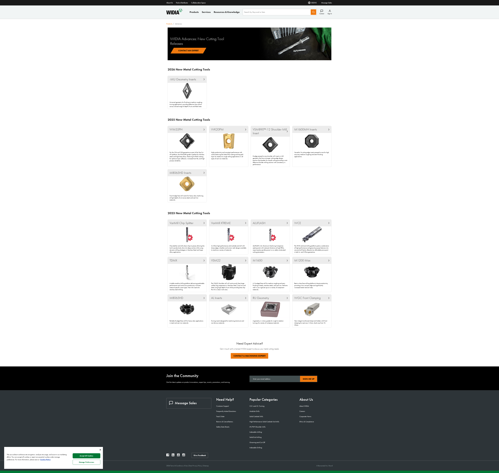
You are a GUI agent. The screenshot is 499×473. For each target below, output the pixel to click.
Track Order (220, 416)
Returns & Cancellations (224, 421)
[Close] (100, 450)
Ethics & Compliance (306, 421)
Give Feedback (200, 455)
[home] (174, 13)
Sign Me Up (308, 379)
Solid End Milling (255, 437)
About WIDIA (304, 406)
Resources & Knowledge (227, 12)
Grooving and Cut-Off (257, 442)
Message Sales (326, 3)
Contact (321, 14)
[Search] (313, 12)
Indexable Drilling (256, 447)
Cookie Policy (45, 459)
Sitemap (206, 466)
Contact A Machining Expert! (249, 355)
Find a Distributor (182, 3)
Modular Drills (255, 411)
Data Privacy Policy (195, 466)
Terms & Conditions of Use (179, 466)
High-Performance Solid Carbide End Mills (264, 421)
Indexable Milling (256, 432)
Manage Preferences (86, 462)
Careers (302, 411)
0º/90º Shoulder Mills (257, 427)
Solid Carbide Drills (256, 416)
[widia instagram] (183, 455)
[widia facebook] (167, 455)
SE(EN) (314, 3)
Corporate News (305, 416)
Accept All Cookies (86, 456)
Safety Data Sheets (222, 427)
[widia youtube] (178, 455)
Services (206, 12)
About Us (169, 3)
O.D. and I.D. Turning (257, 406)
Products (194, 12)
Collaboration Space (198, 3)
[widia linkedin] (173, 455)
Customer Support (222, 406)
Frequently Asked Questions (226, 411)
